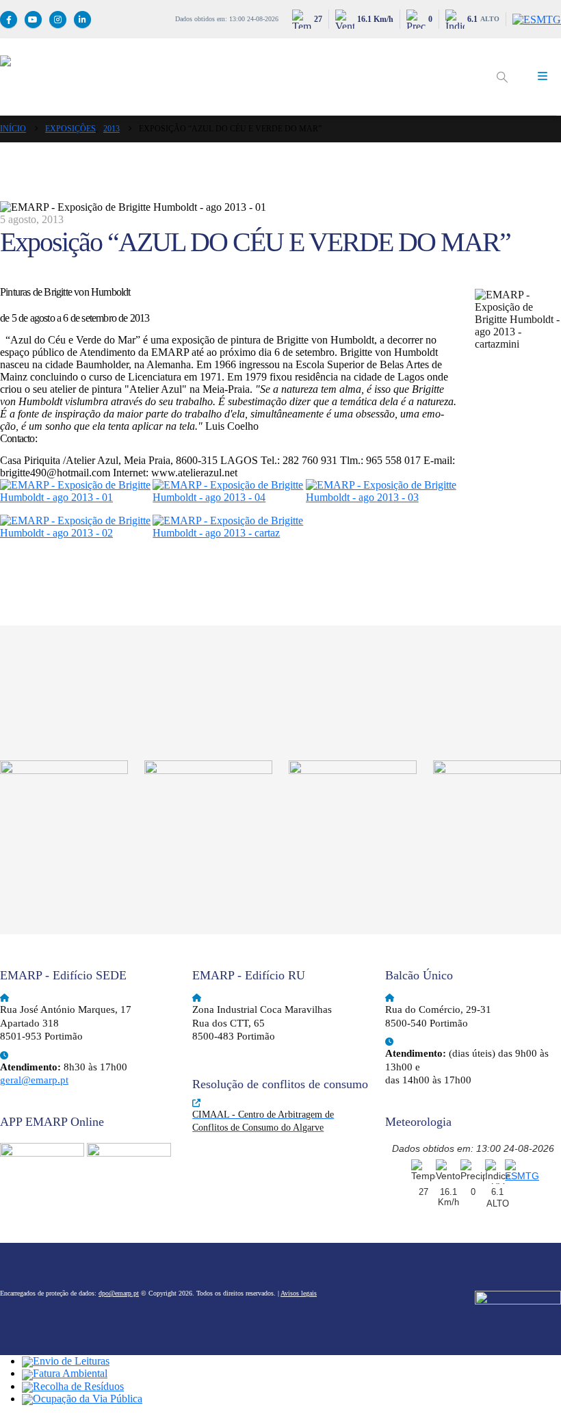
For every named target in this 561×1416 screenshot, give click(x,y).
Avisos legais (298, 1293)
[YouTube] (33, 19)
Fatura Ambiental (70, 1373)
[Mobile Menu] (542, 76)
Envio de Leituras (71, 1361)
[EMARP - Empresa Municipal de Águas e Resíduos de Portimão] (239, 76)
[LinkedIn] (82, 19)
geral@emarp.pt (34, 1079)
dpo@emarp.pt (119, 1293)
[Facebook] (8, 19)
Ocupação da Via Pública (87, 1398)
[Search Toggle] (501, 77)
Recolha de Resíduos (78, 1386)
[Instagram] (57, 19)
